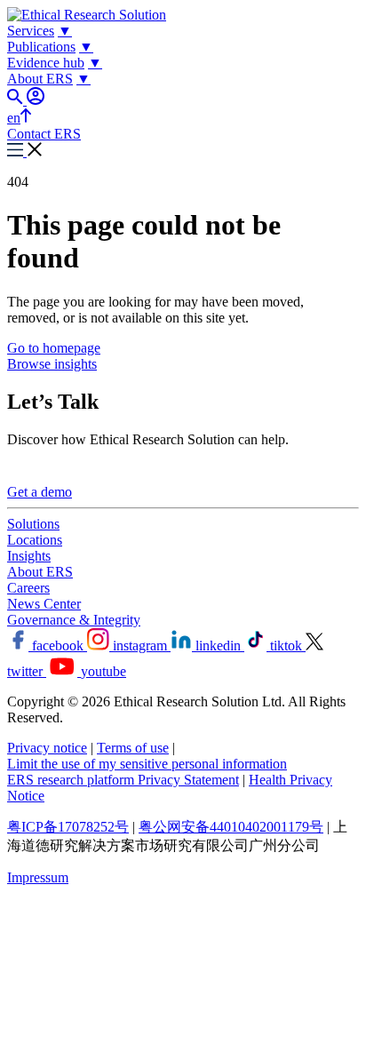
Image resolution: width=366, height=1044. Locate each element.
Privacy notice (47, 747)
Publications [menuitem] (41, 46)
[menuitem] (65, 30)
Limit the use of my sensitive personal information (147, 763)
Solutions (33, 523)
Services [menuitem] (30, 30)
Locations (34, 539)
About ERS (40, 571)
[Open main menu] (25, 151)
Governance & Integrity (73, 619)
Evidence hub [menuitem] (45, 62)
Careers (28, 587)
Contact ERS (44, 133)
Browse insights (52, 363)
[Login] (35, 100)
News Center (44, 603)
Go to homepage (53, 347)
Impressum (37, 877)
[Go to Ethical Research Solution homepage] (86, 14)
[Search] (17, 100)
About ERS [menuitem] (40, 78)
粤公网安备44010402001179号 (231, 826)
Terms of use (133, 747)
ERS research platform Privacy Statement (123, 779)
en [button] (13, 117)
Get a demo (39, 491)
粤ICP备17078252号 (68, 826)
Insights (29, 555)
